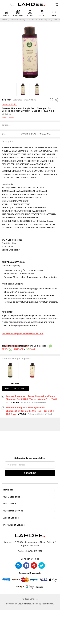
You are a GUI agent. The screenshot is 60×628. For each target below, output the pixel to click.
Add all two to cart (15, 389)
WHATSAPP (18, 349)
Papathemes (47, 604)
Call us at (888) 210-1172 (30, 551)
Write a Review (8, 118)
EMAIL (32, 349)
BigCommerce (24, 604)
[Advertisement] (31, 424)
